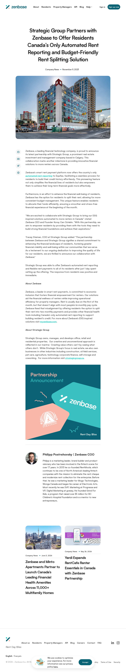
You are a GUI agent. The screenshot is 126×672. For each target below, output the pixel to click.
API (66, 643)
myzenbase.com (48, 321)
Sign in (102, 7)
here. (56, 666)
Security (117, 662)
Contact (91, 643)
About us (25, 643)
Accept (85, 662)
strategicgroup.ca (74, 358)
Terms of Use (106, 662)
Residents (37, 643)
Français (17, 656)
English (9, 656)
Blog (72, 643)
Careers (81, 643)
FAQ (99, 643)
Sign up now (114, 7)
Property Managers (53, 643)
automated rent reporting (38, 175)
